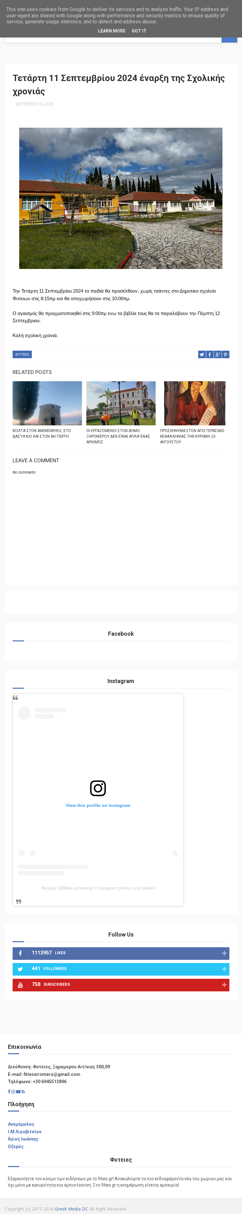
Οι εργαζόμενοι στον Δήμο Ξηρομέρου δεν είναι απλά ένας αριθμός (118, 436)
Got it (139, 30)
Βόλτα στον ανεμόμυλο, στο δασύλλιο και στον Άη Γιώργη (42, 434)
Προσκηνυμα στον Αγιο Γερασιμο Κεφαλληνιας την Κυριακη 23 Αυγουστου (192, 436)
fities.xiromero (77, 887)
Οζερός (16, 1146)
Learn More (111, 30)
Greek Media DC (71, 1209)
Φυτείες (48, 887)
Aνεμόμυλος (21, 1124)
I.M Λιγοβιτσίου (25, 1131)
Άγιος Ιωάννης (23, 1138)
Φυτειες (22, 355)
